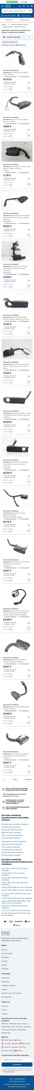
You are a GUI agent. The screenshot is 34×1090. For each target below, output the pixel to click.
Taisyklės (4, 989)
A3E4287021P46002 (20, 615)
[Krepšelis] (31, 6)
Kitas (15, 779)
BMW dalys (5, 1023)
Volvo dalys (19, 1026)
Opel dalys (27, 1026)
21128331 (19, 517)
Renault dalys (22, 1030)
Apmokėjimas (6, 981)
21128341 (13, 517)
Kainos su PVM (26, 15)
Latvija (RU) (7, 1043)
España (16, 1043)
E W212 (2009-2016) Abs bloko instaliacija (17, 887)
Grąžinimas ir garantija (8, 985)
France (23, 1047)
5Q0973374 (6, 517)
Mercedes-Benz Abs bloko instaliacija (15, 824)
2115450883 (6, 468)
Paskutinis (28, 779)
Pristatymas (5, 978)
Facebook (5, 1006)
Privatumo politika (7, 953)
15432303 (6, 170)
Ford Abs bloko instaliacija (11, 855)
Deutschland (26, 1043)
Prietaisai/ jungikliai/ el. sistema (19, 24)
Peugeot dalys (6, 1033)
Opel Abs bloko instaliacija (11, 838)
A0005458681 (7, 221)
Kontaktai (4, 961)
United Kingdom (9, 1040)
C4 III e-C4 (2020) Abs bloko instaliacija (16, 910)
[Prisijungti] (19, 6)
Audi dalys (24, 1023)
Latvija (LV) (7, 1047)
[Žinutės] (23, 6)
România (19, 1050)
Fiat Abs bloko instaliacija (11, 847)
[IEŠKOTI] (30, 11)
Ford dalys (13, 1030)
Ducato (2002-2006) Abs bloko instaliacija (17, 890)
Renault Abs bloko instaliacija (12, 830)
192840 (5, 368)
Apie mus (4, 949)
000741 (12, 615)
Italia (12, 1050)
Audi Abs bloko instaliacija (11, 827)
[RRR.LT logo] (8, 6)
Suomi (6, 1050)
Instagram (5, 1014)
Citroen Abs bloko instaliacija (12, 835)
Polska (16, 1047)
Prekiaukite (5, 969)
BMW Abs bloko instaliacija (11, 832)
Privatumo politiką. (9, 1071)
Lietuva (19, 1040)
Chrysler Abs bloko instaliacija (12, 852)
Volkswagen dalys (15, 1023)
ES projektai (5, 957)
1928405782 (6, 566)
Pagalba (4, 965)
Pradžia (4, 24)
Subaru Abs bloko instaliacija (12, 844)
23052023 (6, 615)
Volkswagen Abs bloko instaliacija (14, 841)
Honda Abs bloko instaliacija (12, 850)
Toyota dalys (6, 1030)
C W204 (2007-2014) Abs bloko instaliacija (17, 898)
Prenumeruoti (17, 1064)
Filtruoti (10, 20)
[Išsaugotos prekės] (27, 6)
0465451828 (6, 272)
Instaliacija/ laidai (7, 27)
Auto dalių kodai (6, 997)
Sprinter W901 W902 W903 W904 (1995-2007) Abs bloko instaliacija (16, 902)
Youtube (4, 1010)
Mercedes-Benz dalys (8, 1026)
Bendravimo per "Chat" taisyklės (12, 993)
